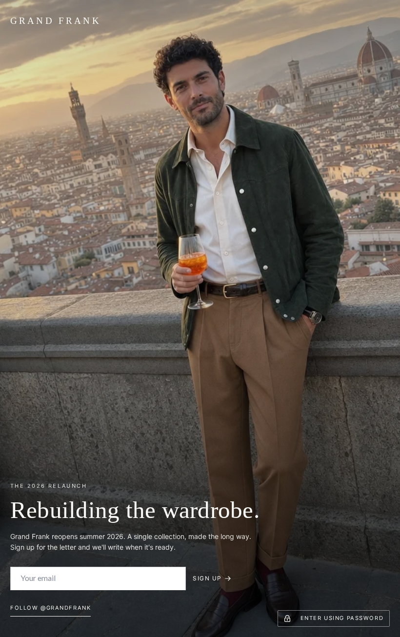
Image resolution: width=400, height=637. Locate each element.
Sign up (207, 578)
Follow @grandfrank (50, 607)
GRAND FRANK (55, 21)
